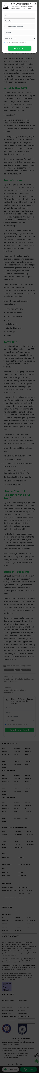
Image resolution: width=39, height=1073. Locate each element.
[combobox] (7, 26)
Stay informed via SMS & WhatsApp (16, 42)
